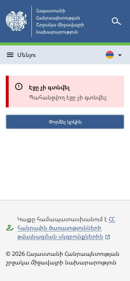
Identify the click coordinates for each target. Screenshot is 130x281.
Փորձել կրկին (65, 121)
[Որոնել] (116, 21)
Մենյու (26, 55)
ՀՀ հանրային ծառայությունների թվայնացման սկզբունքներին (66, 227)
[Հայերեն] (114, 54)
